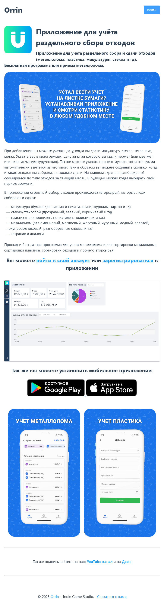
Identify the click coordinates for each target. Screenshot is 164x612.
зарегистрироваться (127, 260)
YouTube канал (100, 561)
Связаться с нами (112, 596)
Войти (151, 9)
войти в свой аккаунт (63, 260)
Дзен (126, 561)
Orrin (55, 596)
